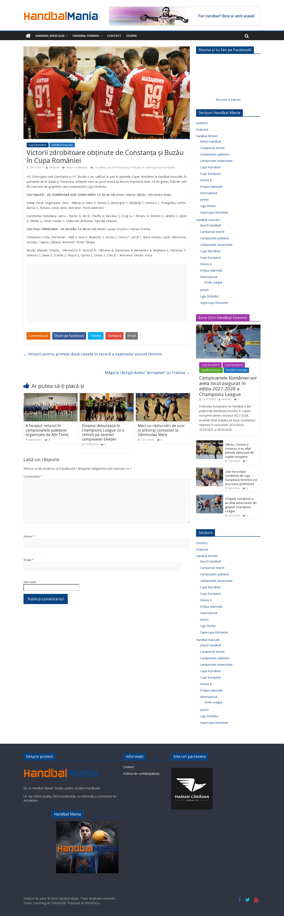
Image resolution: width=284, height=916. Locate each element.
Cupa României (38, 145)
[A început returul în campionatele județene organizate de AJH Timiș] (50, 395)
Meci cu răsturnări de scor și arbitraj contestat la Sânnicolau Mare (161, 430)
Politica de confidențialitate (141, 774)
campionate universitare (216, 161)
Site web (29, 582)
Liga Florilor (208, 206)
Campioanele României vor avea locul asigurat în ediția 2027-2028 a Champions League (228, 386)
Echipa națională (211, 187)
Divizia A (206, 180)
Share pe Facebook (69, 335)
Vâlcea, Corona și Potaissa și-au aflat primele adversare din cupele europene (239, 450)
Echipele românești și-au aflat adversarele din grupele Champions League (241, 505)
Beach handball (210, 141)
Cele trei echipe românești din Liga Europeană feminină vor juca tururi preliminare (241, 478)
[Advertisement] (107, 293)
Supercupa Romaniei (214, 212)
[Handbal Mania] (28, 35)
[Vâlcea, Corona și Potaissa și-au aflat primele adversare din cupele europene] (209, 442)
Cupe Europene (210, 174)
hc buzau (135, 167)
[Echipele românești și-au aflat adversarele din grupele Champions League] (209, 497)
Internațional (208, 193)
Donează (114, 335)
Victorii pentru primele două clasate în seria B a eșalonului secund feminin (92, 353)
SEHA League (213, 282)
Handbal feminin (86, 36)
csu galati (99, 167)
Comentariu (32, 476)
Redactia (54, 167)
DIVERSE (202, 123)
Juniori (204, 199)
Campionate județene (214, 154)
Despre (131, 36)
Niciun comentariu (77, 167)
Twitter (95, 335)
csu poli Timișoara (117, 167)
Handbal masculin (49, 36)
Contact (114, 36)
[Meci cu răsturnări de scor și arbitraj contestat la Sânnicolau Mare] (163, 395)
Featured (202, 130)
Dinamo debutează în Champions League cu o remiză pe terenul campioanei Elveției (103, 432)
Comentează (38, 335)
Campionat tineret (212, 148)
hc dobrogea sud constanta (158, 167)
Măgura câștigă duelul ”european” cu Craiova (147, 372)
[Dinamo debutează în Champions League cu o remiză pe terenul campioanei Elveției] (107, 395)
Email (131, 335)
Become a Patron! (228, 100)
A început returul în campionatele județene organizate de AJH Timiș (47, 430)
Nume (29, 536)
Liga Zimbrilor (209, 296)
